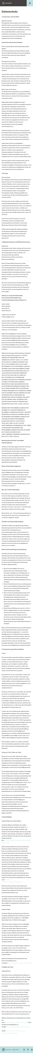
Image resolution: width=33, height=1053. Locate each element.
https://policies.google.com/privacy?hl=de (17, 1026)
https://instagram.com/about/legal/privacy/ (19, 963)
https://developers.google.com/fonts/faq (16, 1022)
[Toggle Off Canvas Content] (30, 3)
